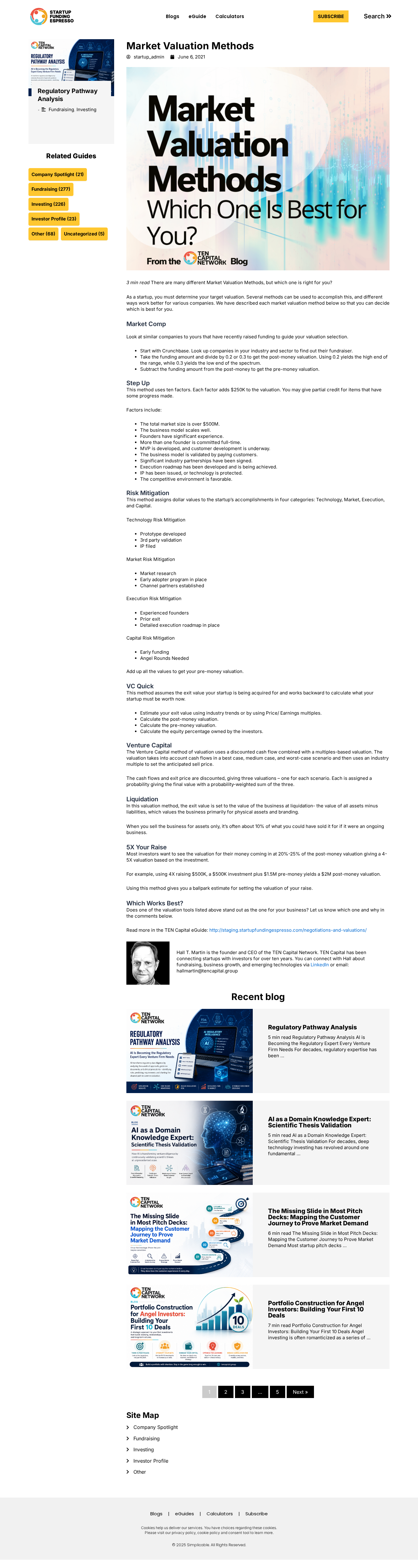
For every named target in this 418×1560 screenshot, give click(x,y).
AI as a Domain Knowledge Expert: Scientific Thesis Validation (319, 1122)
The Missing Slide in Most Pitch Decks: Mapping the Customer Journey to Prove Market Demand (318, 1217)
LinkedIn (320, 965)
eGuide (197, 16)
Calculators (229, 16)
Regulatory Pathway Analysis (312, 1027)
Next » (300, 1392)
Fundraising (61, 109)
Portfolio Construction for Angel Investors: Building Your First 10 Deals (316, 1309)
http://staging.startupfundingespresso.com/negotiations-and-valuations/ (288, 930)
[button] (378, 16)
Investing (86, 109)
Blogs (172, 16)
